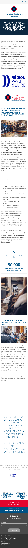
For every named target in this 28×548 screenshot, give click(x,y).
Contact (3, 541)
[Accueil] (14, 11)
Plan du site (4, 544)
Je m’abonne (14, 530)
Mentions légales (5, 543)
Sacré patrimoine (11, 376)
